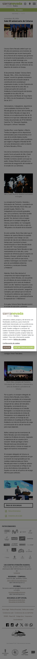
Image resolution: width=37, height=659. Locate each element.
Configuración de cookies (11, 343)
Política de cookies (19, 339)
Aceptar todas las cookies (24, 347)
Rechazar (6, 347)
